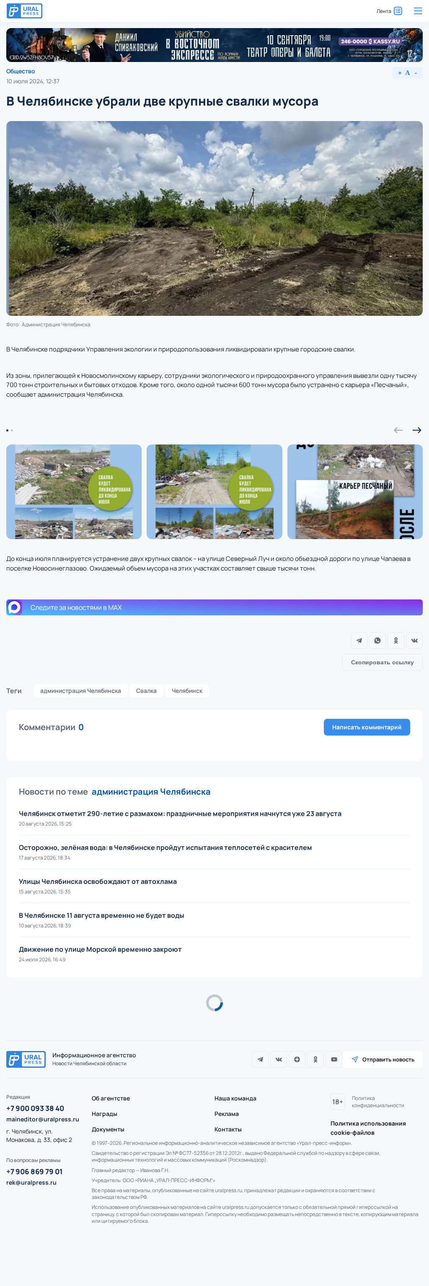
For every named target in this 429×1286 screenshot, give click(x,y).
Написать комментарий (367, 727)
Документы (108, 1129)
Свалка (146, 691)
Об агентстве (111, 1098)
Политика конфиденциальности (378, 1102)
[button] (398, 430)
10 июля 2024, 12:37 (32, 81)
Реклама (226, 1114)
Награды (104, 1114)
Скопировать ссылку (382, 662)
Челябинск (187, 691)
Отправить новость (388, 1059)
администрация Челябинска (80, 691)
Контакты (228, 1129)
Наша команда (235, 1098)
